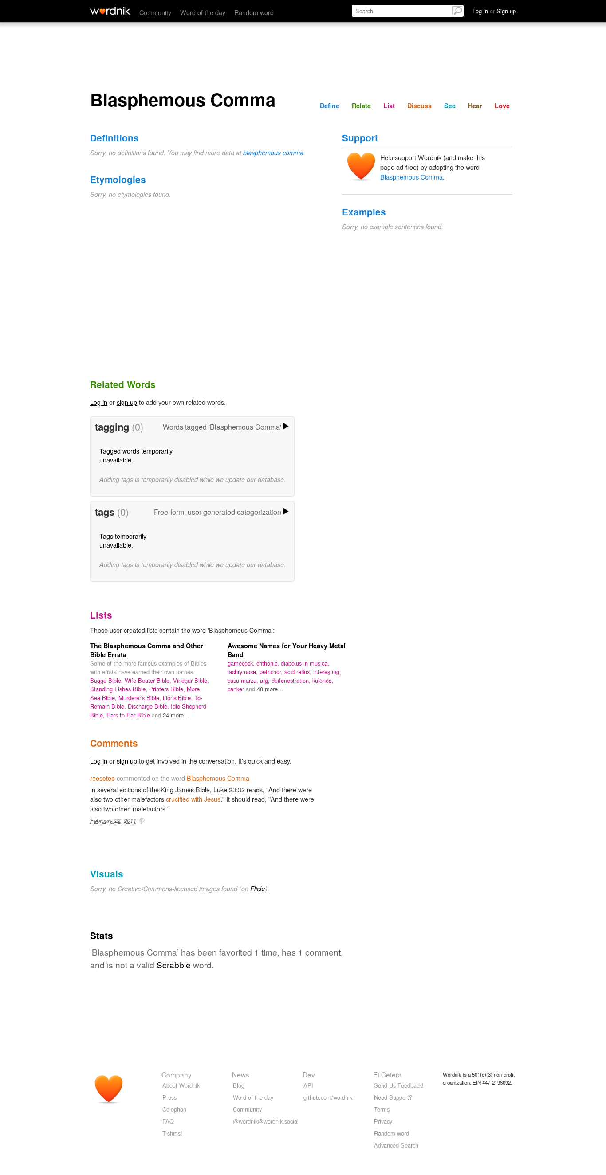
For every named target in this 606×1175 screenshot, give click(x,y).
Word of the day (202, 12)
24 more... (176, 715)
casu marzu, (244, 680)
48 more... (270, 689)
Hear (475, 105)
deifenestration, (292, 680)
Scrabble (174, 965)
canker (237, 689)
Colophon (174, 1109)
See (450, 105)
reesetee (102, 778)
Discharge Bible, (149, 706)
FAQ (168, 1121)
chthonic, (268, 663)
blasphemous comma (273, 152)
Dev (309, 1074)
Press (169, 1097)
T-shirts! (172, 1133)
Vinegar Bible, (191, 680)
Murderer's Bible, (140, 697)
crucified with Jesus (193, 798)
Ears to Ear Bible (129, 715)
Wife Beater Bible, (149, 680)
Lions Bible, (178, 697)
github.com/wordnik (327, 1097)
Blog (238, 1085)
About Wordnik (181, 1085)
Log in (98, 402)
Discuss (419, 105)
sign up (127, 402)
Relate (361, 105)
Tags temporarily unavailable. (122, 540)
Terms (382, 1109)
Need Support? (393, 1097)
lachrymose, (244, 671)
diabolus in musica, (305, 663)
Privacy (383, 1121)
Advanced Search (396, 1145)
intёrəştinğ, (327, 671)
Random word (254, 12)
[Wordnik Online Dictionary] (110, 11)
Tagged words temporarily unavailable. (136, 455)
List (389, 105)
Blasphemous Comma (411, 176)
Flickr (257, 888)
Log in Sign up (494, 11)
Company (176, 1074)
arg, (266, 680)
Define (329, 105)
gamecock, (242, 663)
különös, (322, 680)
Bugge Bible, (107, 680)
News (240, 1074)
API (308, 1085)
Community (155, 12)
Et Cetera (387, 1074)
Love (502, 105)
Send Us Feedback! (399, 1085)
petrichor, (272, 671)
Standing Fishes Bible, (119, 689)
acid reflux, (298, 671)
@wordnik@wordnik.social (266, 1121)
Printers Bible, (168, 689)
